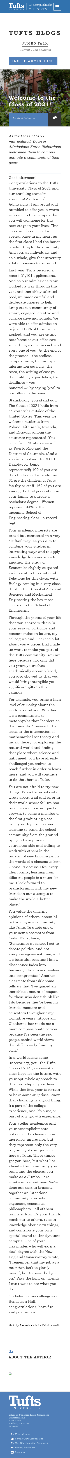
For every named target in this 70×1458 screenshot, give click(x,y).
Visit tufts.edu (22, 1434)
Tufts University (25, 1402)
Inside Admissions (24, 118)
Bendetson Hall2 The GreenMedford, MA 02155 (29, 1419)
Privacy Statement (25, 1447)
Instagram (20, 1452)
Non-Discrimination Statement (31, 1443)
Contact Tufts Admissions (29, 1439)
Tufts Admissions (30, 6)
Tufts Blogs (35, 33)
